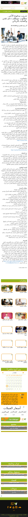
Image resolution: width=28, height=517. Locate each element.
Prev (3, 428)
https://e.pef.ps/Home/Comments (19, 150)
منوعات (14, 488)
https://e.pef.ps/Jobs (22, 140)
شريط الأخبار (23, 11)
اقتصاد (13, 480)
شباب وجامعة (13, 463)
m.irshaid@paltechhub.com (12, 263)
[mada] (10, 3)
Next (25, 428)
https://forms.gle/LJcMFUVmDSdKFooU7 (13, 261)
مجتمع (13, 424)
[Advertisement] (14, 447)
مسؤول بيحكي (14, 471)
